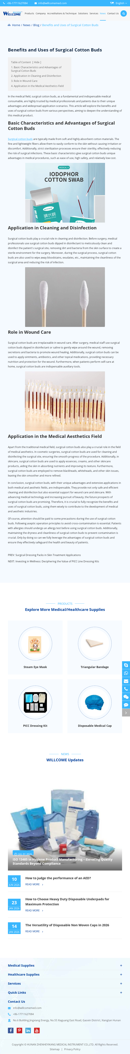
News (103, 13)
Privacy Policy (72, 1049)
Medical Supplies (21, 965)
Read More (32, 884)
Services (94, 13)
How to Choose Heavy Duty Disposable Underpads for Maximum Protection (67, 901)
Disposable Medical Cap (95, 726)
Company (41, 13)
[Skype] (126, 665)
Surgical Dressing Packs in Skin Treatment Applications (48, 555)
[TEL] (126, 689)
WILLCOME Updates (65, 759)
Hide (36, 62)
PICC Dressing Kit (35, 726)
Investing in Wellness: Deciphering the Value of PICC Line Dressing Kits (57, 561)
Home (16, 25)
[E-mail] (126, 681)
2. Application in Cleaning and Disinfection (36, 76)
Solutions (83, 13)
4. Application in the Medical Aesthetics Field (37, 86)
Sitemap (55, 1049)
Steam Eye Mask (35, 667)
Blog (36, 25)
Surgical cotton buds (20, 139)
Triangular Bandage (95, 667)
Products (29, 13)
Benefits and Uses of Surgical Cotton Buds (70, 25)
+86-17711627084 (17, 3)
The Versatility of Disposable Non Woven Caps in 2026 (67, 925)
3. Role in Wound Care (24, 81)
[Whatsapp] (126, 673)
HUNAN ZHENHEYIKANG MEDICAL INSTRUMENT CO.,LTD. (60, 1044)
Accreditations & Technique (62, 13)
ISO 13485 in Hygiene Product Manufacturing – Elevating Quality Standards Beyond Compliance (62, 861)
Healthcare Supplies (23, 974)
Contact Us (113, 13)
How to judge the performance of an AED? (58, 878)
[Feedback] (126, 705)
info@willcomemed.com (52, 3)
